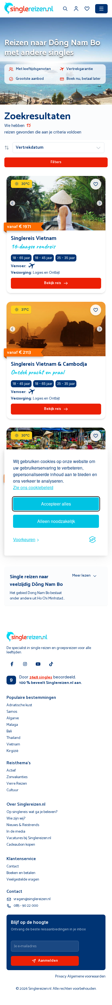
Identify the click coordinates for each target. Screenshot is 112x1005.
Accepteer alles (56, 504)
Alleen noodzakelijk (56, 521)
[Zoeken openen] (65, 9)
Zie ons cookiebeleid (33, 487)
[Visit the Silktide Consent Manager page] (92, 539)
